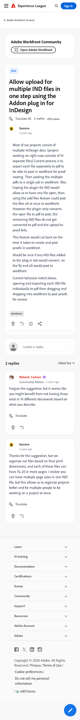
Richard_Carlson (30, 377)
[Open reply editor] (40, 347)
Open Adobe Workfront (36, 50)
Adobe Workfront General (20, 20)
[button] (23, 119)
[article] (40, 403)
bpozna (24, 128)
